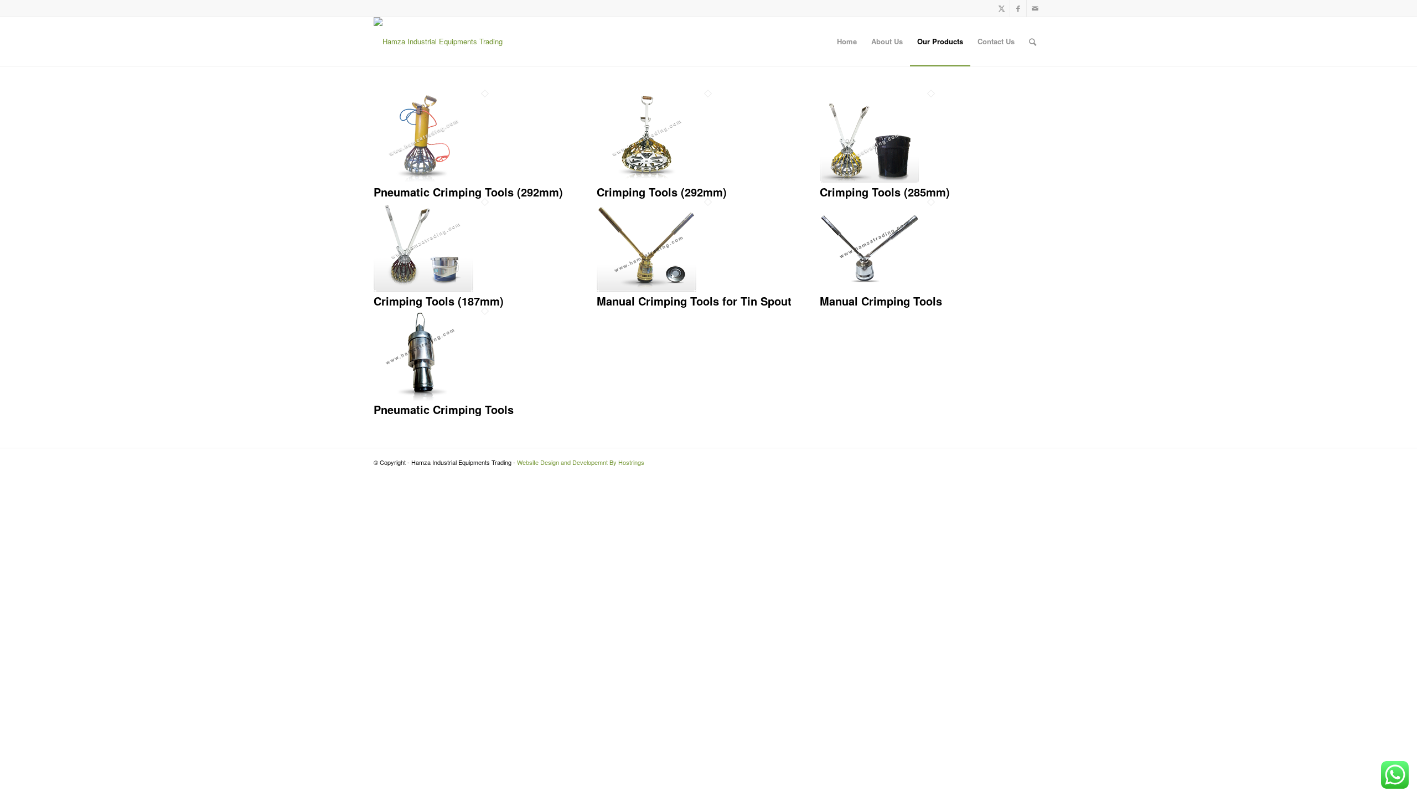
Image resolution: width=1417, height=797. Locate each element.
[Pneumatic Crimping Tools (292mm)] (423, 180)
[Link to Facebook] (1018, 8)
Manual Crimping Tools (881, 301)
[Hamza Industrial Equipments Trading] (438, 41)
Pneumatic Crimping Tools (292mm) (468, 192)
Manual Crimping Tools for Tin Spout (694, 301)
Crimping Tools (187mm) (439, 301)
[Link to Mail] (1035, 8)
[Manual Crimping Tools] (869, 288)
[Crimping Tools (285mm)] (869, 180)
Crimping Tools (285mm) (885, 192)
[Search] (1032, 41)
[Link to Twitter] (1002, 8)
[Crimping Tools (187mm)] (423, 288)
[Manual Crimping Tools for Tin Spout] (646, 288)
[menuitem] (847, 41)
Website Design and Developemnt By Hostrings (580, 462)
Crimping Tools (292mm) (662, 192)
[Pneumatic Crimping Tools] (423, 397)
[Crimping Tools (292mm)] (646, 180)
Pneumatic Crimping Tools (444, 409)
